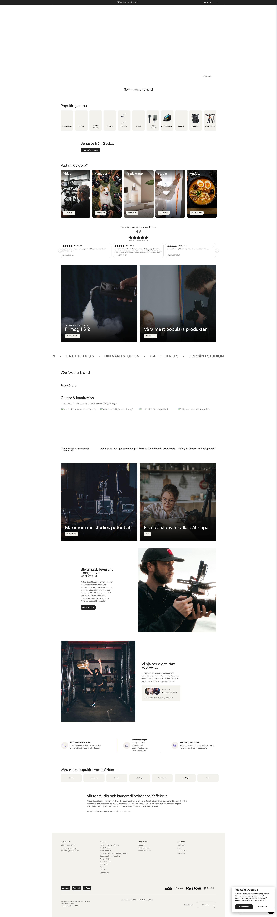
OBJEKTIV (151, 15)
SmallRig (185, 778)
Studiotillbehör (71, 534)
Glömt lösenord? (144, 851)
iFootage (139, 778)
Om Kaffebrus (105, 848)
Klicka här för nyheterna (90, 150)
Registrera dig (143, 848)
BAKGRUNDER (77, 15)
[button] (137, 80)
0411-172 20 (189, 10)
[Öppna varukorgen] (214, 9)
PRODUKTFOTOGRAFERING (178, 15)
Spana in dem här (205, 76)
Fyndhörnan (104, 872)
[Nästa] (153, 80)
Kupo (208, 778)
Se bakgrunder (196, 212)
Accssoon (93, 778)
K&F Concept (162, 778)
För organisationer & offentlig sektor (113, 853)
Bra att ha (181, 853)
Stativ (147, 534)
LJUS (141, 15)
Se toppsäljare (150, 335)
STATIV (195, 15)
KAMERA (124, 15)
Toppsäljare (181, 845)
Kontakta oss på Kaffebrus (109, 845)
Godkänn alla (244, 906)
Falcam (116, 778)
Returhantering (105, 851)
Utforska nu (69, 212)
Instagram (65, 888)
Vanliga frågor (105, 859)
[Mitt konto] (210, 9)
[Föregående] (123, 80)
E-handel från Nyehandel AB (70, 906)
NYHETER (64, 15)
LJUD (134, 15)
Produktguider (105, 861)
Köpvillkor (103, 870)
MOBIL (161, 15)
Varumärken (104, 864)
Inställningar (262, 906)
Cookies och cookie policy (110, 856)
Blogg (102, 867)
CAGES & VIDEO (111, 15)
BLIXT (99, 15)
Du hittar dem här (72, 335)
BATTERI (90, 15)
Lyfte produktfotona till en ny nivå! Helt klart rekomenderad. (134, 249)
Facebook (76, 888)
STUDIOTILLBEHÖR (209, 15)
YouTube (87, 888)
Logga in (141, 845)
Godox (71, 778)
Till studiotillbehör (88, 607)
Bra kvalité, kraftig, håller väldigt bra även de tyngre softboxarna (83, 249)
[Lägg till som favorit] (206, 9)
